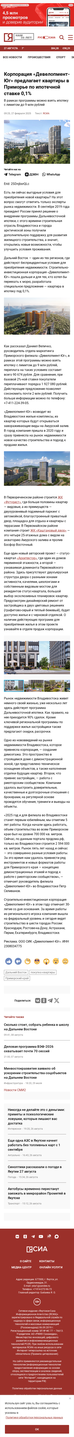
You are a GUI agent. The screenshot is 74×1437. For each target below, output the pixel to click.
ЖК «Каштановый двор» (48, 530)
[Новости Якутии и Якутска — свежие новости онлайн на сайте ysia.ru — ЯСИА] (19, 37)
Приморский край (17, 978)
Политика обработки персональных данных (37, 1388)
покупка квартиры (43, 972)
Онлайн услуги (51, 1267)
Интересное (14, 1128)
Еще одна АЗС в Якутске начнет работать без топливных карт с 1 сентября (34, 1144)
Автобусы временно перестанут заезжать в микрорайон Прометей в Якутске (37, 1193)
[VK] (17, 1236)
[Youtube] (41, 1236)
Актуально (14, 1155)
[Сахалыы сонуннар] (46, 37)
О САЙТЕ (25, 1261)
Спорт (61, 57)
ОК (37, 1429)
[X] (57, 1001)
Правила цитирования (44, 1354)
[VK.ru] (37, 1001)
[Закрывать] (69, 1398)
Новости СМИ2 (15, 1090)
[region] (37, 1416)
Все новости (12, 57)
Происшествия (39, 57)
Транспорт (14, 1203)
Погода (12, 1177)
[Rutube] (49, 1236)
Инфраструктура (13, 1083)
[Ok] (25, 1236)
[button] (66, 639)
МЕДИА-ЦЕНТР (21, 1267)
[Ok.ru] (43, 1001)
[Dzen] (31, 174)
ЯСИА (46, 113)
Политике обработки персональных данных (34, 1417)
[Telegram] (50, 1001)
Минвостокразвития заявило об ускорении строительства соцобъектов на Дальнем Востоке (35, 1072)
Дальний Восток (16, 972)
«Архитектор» (27, 558)
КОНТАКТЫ (46, 1261)
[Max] (57, 1236)
